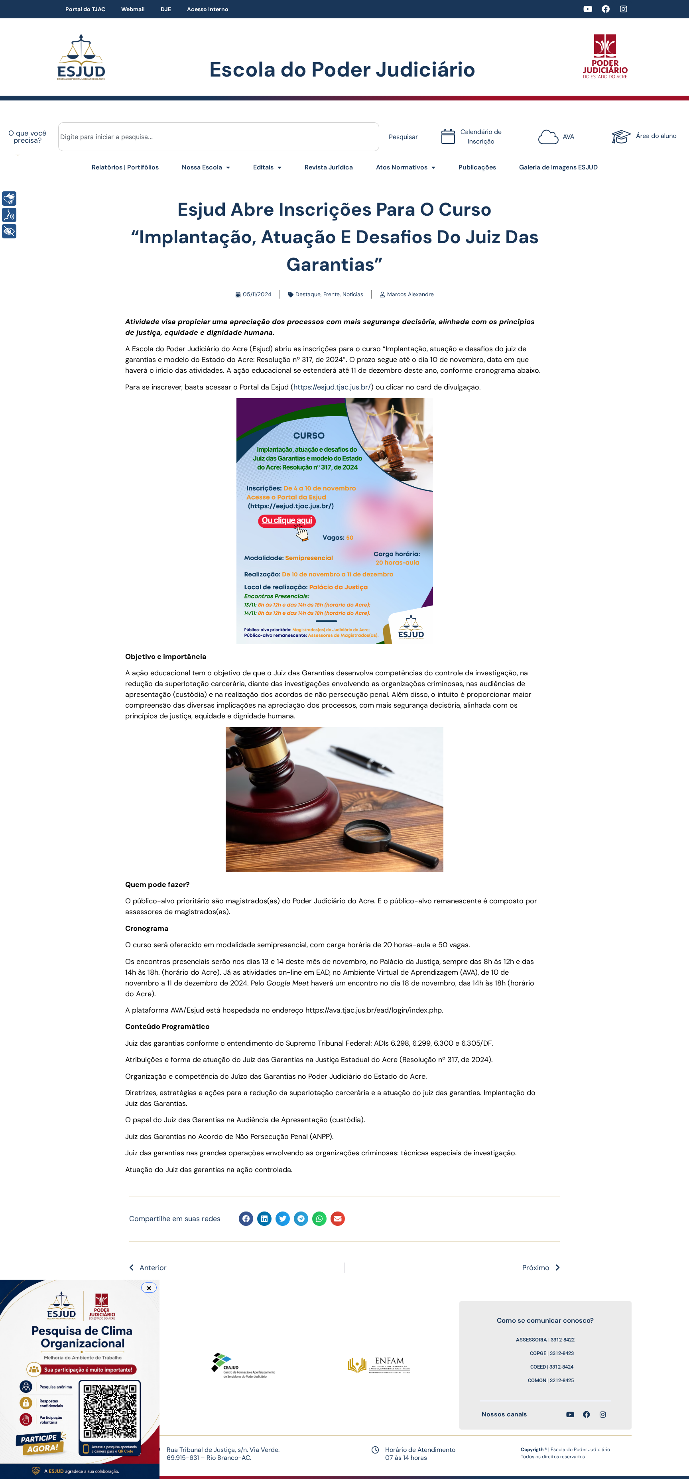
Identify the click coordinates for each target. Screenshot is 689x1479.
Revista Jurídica (329, 167)
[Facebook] (606, 9)
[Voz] (9, 215)
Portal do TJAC (85, 9)
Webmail (133, 9)
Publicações (477, 167)
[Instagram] (624, 9)
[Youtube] (588, 9)
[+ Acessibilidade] (9, 231)
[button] (246, 1219)
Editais (263, 167)
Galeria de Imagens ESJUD (558, 167)
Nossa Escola (202, 167)
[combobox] (218, 136)
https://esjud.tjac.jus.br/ (332, 387)
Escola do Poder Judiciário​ (342, 69)
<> (554, 132)
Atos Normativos (401, 167)
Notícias (353, 294)
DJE (166, 9)
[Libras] (9, 198)
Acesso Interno (207, 9)
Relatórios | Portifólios (125, 167)
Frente (331, 294)
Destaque (308, 294)
